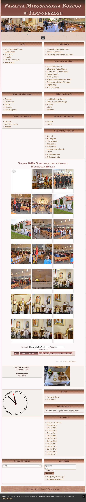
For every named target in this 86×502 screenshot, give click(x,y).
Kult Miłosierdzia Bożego (56, 99)
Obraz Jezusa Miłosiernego (57, 102)
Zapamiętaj (48, 470)
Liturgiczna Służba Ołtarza (56, 69)
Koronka (50, 104)
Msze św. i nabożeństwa (14, 49)
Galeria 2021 (52, 433)
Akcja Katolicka (52, 77)
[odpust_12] (21, 288)
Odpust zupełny (10, 110)
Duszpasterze (10, 52)
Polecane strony (53, 397)
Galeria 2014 (52, 452)
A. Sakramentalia (53, 154)
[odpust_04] (42, 213)
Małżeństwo (51, 146)
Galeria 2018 (52, 441)
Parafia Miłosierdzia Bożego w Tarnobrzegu (43, 8)
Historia (8, 57)
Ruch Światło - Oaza (54, 66)
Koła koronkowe (53, 87)
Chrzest (50, 136)
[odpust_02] (63, 188)
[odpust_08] (63, 238)
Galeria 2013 (52, 454)
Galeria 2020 (52, 436)
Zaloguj (49, 473)
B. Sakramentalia (53, 157)
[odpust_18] (21, 338)
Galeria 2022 (52, 430)
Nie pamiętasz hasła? (55, 479)
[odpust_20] (63, 338)
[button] (23, 34)
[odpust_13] (42, 288)
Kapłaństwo (51, 144)
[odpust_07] (42, 238)
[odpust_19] (42, 338)
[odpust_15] (21, 313)
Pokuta (49, 152)
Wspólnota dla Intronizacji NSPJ (59, 79)
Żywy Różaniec (52, 74)
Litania (7, 104)
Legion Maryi (52, 85)
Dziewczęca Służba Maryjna (57, 71)
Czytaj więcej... (7, 498)
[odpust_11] (63, 263)
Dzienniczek (9, 102)
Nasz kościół (9, 62)
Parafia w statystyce (12, 60)
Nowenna (8, 107)
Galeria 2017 (52, 444)
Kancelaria (9, 54)
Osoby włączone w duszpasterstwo (60, 54)
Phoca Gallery (70, 361)
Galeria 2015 (52, 449)
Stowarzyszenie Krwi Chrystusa (58, 82)
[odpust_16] (42, 313)
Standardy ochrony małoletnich (58, 49)
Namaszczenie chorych (55, 149)
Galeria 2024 (52, 425)
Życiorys (8, 99)
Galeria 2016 (52, 446)
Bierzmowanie (52, 141)
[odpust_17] (63, 313)
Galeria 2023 (52, 428)
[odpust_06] (21, 238)
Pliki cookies (51, 399)
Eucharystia (51, 139)
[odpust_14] (63, 288)
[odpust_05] (63, 213)
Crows (43, 489)
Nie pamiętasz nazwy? (55, 477)
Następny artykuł (57, 353)
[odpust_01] (42, 188)
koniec (68, 353)
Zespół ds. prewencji (54, 52)
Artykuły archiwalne (54, 422)
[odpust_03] (21, 213)
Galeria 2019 (52, 438)
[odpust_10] (42, 263)
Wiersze (8, 127)
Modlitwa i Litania (11, 124)
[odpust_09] (21, 263)
